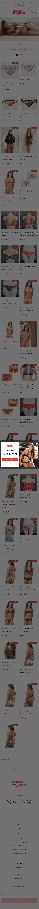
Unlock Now (10, 460)
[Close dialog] (37, 444)
